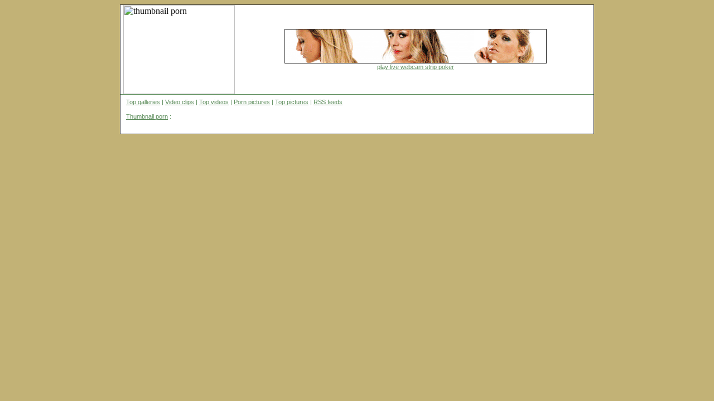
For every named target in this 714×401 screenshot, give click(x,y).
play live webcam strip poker (415, 66)
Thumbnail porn (147, 116)
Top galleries (143, 102)
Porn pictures (252, 102)
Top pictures (291, 102)
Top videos (214, 102)
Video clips (179, 102)
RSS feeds (327, 102)
